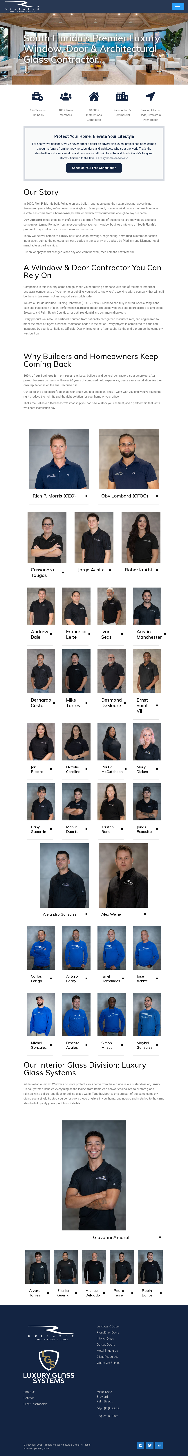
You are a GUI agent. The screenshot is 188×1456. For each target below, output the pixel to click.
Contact (29, 1398)
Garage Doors (106, 1344)
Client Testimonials (35, 1404)
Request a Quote (107, 1416)
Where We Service (108, 1362)
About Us (29, 1392)
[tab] (58, 498)
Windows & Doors (108, 1326)
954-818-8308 (108, 1408)
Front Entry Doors (108, 1332)
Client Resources (107, 1356)
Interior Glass (105, 1338)
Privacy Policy (42, 1448)
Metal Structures (107, 1350)
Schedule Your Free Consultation (94, 168)
